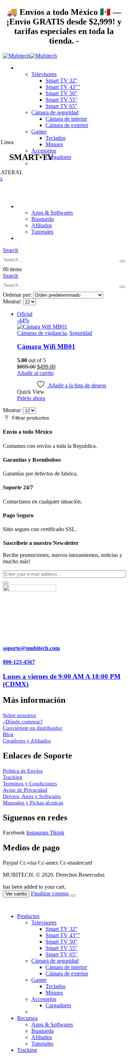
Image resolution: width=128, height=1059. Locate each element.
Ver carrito (16, 893)
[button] (10, 250)
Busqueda (42, 219)
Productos (28, 68)
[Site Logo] (30, 56)
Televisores (44, 74)
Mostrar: (13, 301)
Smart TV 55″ (62, 100)
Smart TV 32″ (62, 81)
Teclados (55, 138)
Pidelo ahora (31, 398)
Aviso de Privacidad (25, 790)
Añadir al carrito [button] (35, 373)
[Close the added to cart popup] (73, 895)
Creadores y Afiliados (27, 741)
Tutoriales (42, 232)
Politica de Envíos (23, 771)
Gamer (39, 132)
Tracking (27, 238)
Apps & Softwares (52, 213)
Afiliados (41, 225)
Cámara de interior (66, 119)
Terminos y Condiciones (30, 783)
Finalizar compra (50, 893)
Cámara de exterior (67, 125)
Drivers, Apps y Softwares (32, 796)
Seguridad (80, 333)
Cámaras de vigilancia (41, 333)
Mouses (54, 993)
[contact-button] (6, 583)
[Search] (122, 261)
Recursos (27, 206)
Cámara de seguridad (55, 112)
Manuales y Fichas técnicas (33, 802)
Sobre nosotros (19, 715)
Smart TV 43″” (63, 87)
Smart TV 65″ (62, 106)
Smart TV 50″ (62, 93)
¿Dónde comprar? (23, 721)
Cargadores (58, 1005)
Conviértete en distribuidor (32, 728)
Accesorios (43, 999)
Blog (8, 734)
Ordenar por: (18, 295)
